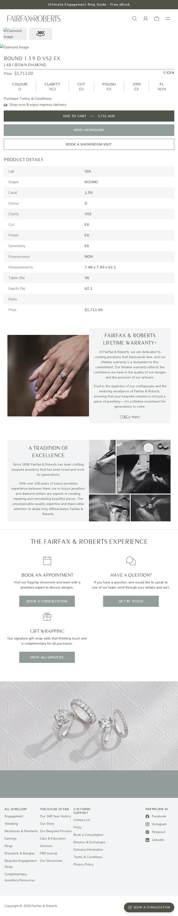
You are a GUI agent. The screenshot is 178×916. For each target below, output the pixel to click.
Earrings (11, 838)
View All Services (47, 657)
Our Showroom (51, 861)
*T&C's (125, 417)
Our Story (47, 824)
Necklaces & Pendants (21, 831)
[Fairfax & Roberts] (33, 18)
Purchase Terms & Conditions (27, 98)
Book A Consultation (47, 601)
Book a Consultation (88, 835)
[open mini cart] (156, 18)
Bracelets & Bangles (20, 853)
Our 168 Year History (55, 816)
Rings (9, 846)
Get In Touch (131, 601)
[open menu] (168, 18)
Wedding (11, 824)
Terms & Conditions (87, 857)
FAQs (77, 827)
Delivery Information (88, 849)
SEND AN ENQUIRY (89, 130)
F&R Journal (48, 853)
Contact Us (81, 820)
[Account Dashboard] (145, 18)
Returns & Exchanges (89, 842)
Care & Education (53, 838)
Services (46, 846)
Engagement (14, 816)
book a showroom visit (89, 144)
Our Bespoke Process (56, 831)
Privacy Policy (83, 864)
